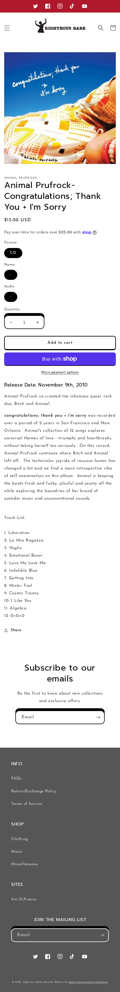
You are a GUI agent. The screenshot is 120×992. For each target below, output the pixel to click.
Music (16, 852)
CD (13, 253)
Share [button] (16, 630)
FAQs (16, 778)
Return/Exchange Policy (33, 791)
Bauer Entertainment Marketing (88, 982)
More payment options (60, 372)
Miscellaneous (24, 864)
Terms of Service (26, 804)
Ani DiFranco (24, 899)
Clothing (19, 839)
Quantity (12, 309)
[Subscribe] (98, 717)
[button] (7, 28)
